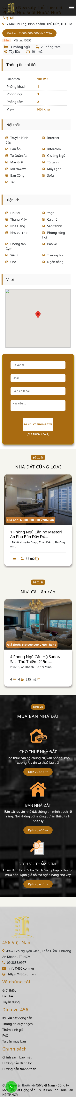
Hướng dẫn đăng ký (17, 1063)
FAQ (5, 1035)
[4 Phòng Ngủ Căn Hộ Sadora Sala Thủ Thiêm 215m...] (38, 624)
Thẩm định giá (12, 1030)
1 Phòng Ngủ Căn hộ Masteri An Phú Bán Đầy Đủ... (36, 534)
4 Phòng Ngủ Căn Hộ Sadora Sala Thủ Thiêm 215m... (35, 659)
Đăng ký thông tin (38, 424)
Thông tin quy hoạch (17, 1024)
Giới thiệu (9, 990)
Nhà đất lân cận (38, 592)
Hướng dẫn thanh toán (19, 1069)
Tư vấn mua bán (14, 1041)
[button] (38, 772)
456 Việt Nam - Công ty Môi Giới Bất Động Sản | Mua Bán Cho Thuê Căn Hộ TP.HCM (37, 1090)
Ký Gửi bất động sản (17, 1018)
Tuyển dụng (11, 1002)
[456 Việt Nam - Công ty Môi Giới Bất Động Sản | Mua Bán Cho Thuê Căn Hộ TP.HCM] (11, 8)
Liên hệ (7, 996)
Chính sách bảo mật (17, 1057)
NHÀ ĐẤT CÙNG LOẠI (38, 467)
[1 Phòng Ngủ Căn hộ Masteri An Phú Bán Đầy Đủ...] (38, 499)
